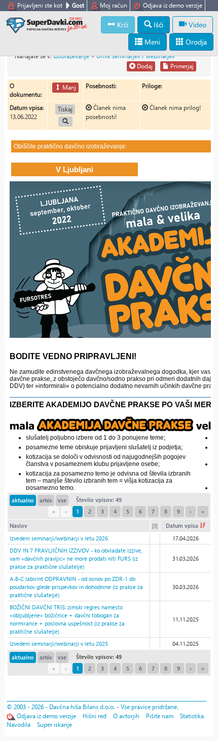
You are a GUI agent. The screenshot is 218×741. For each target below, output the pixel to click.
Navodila (18, 724)
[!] (155, 525)
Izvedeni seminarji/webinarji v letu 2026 (59, 538)
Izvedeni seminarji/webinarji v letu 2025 (59, 643)
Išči (157, 24)
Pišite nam (159, 716)
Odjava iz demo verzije (172, 5)
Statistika (192, 716)
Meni (151, 42)
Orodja (195, 42)
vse (62, 500)
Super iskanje (54, 724)
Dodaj (144, 66)
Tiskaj (65, 109)
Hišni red (94, 716)
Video (196, 24)
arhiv (46, 500)
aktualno (23, 500)
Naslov (18, 525)
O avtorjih (126, 716)
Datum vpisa (183, 525)
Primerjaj (181, 66)
